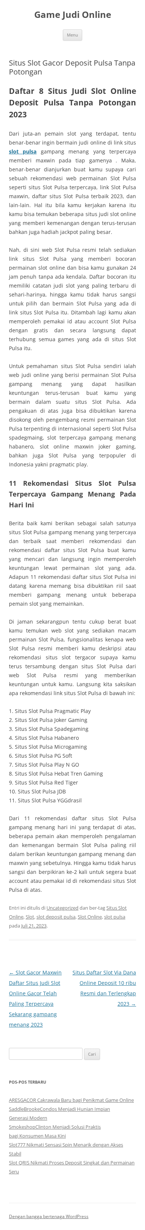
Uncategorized (62, 907)
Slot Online (90, 916)
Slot (30, 916)
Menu (72, 35)
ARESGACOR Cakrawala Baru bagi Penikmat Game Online (71, 1100)
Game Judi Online (72, 14)
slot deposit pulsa (55, 916)
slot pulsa (22, 151)
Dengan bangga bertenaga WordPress (48, 1216)
